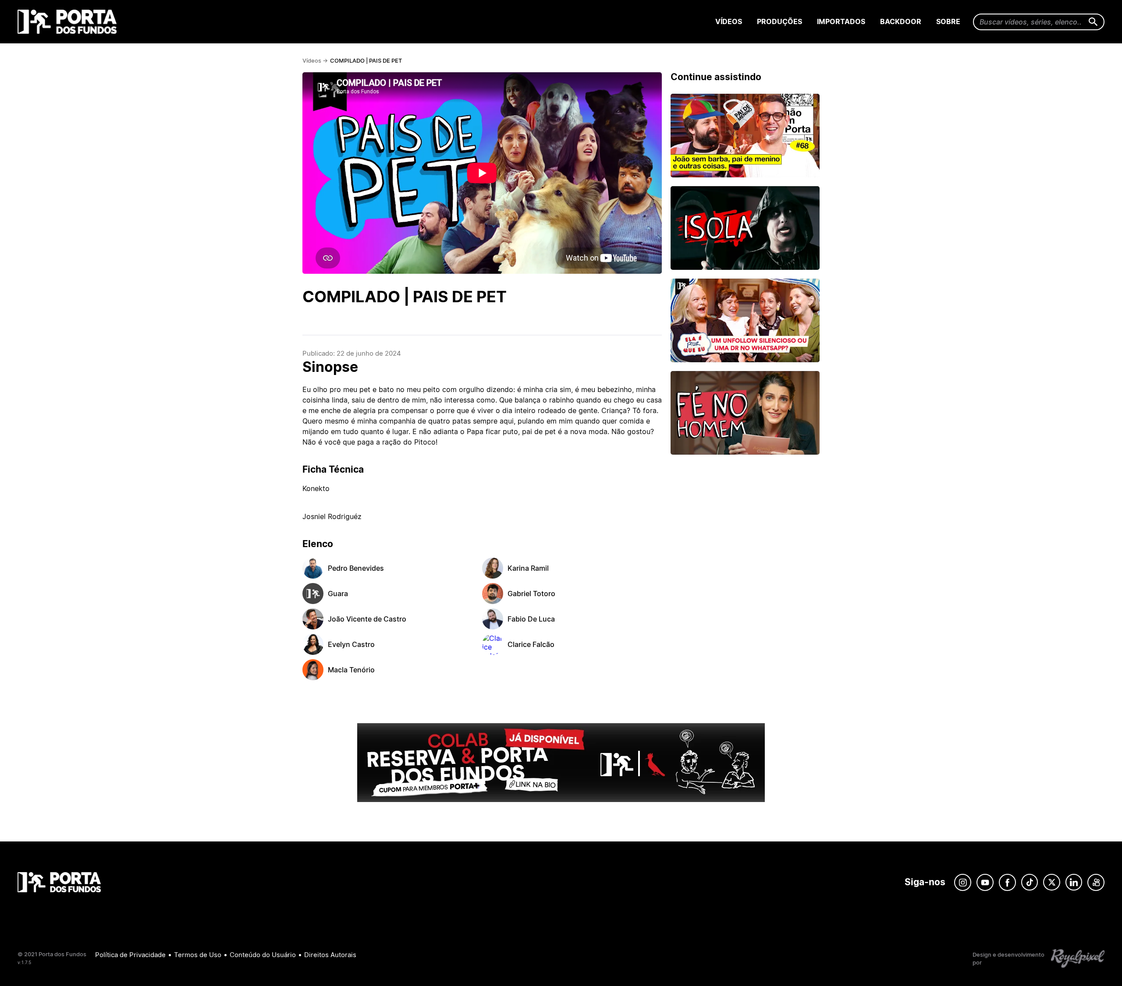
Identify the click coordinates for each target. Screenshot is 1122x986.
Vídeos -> (315, 60)
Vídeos (728, 21)
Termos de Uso (197, 955)
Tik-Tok (1029, 882)
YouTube (985, 882)
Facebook (1007, 882)
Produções (779, 21)
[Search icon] (1093, 22)
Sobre (948, 21)
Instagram (962, 882)
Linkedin (1073, 882)
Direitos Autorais (330, 955)
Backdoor (900, 21)
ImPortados (841, 21)
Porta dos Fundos (69, 22)
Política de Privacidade (130, 955)
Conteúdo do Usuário (263, 955)
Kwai (1095, 882)
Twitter (1051, 882)
